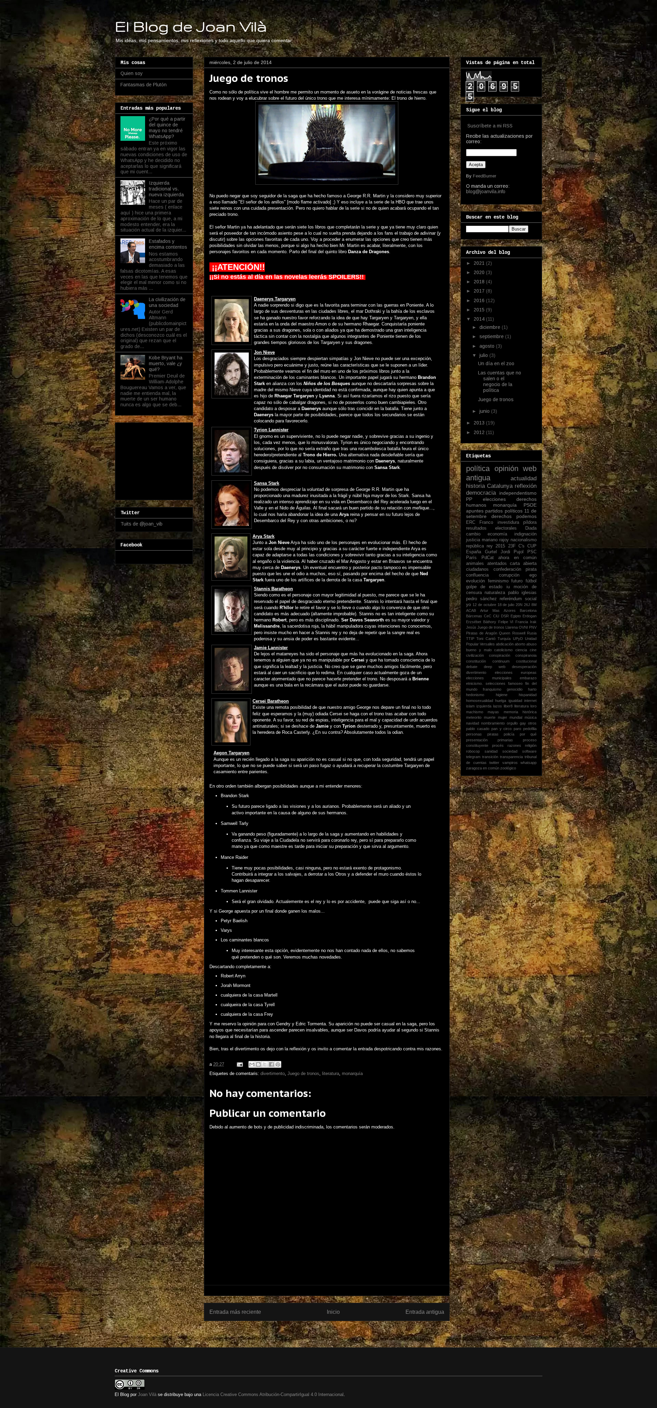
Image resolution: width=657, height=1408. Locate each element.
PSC (532, 551)
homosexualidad (479, 701)
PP (469, 499)
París (471, 557)
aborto (520, 644)
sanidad (491, 751)
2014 (480, 319)
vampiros (510, 763)
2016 (480, 300)
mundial (516, 717)
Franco (486, 522)
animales (475, 563)
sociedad (509, 751)
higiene (501, 695)
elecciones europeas (516, 672)
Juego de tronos (303, 1073)
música (531, 717)
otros (532, 723)
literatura (330, 1073)
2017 (480, 291)
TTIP (470, 639)
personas (474, 734)
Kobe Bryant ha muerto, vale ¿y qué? (165, 363)
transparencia (511, 757)
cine (533, 650)
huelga (500, 701)
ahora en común (517, 557)
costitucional (526, 661)
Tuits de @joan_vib (141, 524)
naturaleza (495, 592)
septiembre (492, 336)
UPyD (518, 639)
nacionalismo (524, 540)
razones (514, 745)
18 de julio (506, 605)
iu (508, 586)
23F (512, 546)
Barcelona (528, 610)
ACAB (471, 610)
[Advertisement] (154, 459)
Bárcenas (474, 616)
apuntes (475, 511)
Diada (531, 528)
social (531, 598)
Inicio (333, 1312)
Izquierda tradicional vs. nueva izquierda (166, 188)
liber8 (508, 706)
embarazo (528, 678)
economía (497, 534)
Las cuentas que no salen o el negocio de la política (499, 381)
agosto (487, 346)
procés (498, 745)
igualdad (515, 701)
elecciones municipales (489, 678)
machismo (474, 712)
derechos (501, 516)
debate (471, 667)
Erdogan (530, 616)
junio (485, 411)
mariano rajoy (495, 540)
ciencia (521, 650)
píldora (530, 522)
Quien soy (131, 73)
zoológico (508, 768)
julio (484, 355)
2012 (480, 432)
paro (517, 729)
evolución (475, 581)
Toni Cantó (485, 639)
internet (530, 701)
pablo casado (477, 729)
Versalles (487, 644)
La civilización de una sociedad (167, 302)
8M (534, 605)
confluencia (477, 575)
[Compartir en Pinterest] (277, 1064)
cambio (473, 534)
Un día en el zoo (496, 363)
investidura (508, 522)
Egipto (516, 616)
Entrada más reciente (235, 1312)
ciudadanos (477, 569)
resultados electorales (491, 528)
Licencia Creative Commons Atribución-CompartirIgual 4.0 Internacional (273, 1394)
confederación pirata (515, 569)
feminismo (498, 581)
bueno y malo (479, 650)
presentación (477, 740)
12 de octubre (484, 605)
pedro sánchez (481, 598)
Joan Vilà (147, 1394)
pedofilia (530, 729)
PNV (533, 627)
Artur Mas (490, 610)
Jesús (471, 627)
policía (509, 734)
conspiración (499, 655)
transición (490, 757)
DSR (505, 616)
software (529, 751)
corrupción (509, 575)
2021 (480, 263)
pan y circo (501, 729)
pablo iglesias (522, 592)
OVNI (523, 627)
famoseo (515, 683)
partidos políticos (503, 511)
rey (490, 546)
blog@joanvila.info (485, 191)
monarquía (352, 1073)
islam (470, 706)
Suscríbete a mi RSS (490, 125)
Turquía (504, 639)
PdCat (487, 557)
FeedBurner (484, 175)
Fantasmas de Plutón (143, 84)
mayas (493, 712)
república (475, 546)
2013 (480, 422)
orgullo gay (516, 723)
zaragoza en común (482, 768)
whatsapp (528, 763)
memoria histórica (520, 712)
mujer (502, 717)
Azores (510, 610)
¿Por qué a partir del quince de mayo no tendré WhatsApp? (167, 127)
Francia (521, 622)
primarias (505, 740)
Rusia (532, 633)
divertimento (272, 1073)
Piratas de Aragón (481, 633)
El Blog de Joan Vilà (191, 26)
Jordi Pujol (512, 551)
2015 (480, 309)
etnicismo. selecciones (485, 683)
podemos (526, 516)
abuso (531, 644)
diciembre (490, 327)
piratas (493, 734)
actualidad (524, 478)
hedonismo (475, 695)
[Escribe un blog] (258, 1064)
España (473, 551)
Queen (504, 633)
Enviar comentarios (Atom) (341, 1329)
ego (533, 575)
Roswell (518, 633)
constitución (476, 661)
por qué (528, 734)
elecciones (494, 499)
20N (519, 605)
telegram (473, 757)
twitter (494, 763)
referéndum (511, 598)
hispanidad (528, 695)
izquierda (483, 706)
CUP (532, 546)
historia (475, 486)
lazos (497, 706)
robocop (473, 751)
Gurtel (491, 551)
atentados (497, 563)
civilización (475, 655)
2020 (480, 272)
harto (532, 689)
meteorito (473, 717)
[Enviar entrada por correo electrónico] (239, 1064)
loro (533, 706)
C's (521, 546)
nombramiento (493, 723)
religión (531, 745)
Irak (533, 622)
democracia (481, 493)
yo (468, 604)
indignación (525, 534)
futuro (517, 581)
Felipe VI (506, 622)
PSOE (530, 505)
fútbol (531, 581)
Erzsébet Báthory (481, 622)
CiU (496, 616)
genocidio (515, 689)
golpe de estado (484, 586)
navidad (472, 723)
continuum (501, 661)
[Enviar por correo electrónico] (251, 1064)
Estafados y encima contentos (168, 244)
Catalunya (500, 486)
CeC (487, 616)
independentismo (518, 493)
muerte (489, 717)
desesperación (524, 667)
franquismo (492, 689)
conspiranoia (526, 655)
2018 (480, 281)
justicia (473, 540)
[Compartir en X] (264, 1064)
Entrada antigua (424, 1312)
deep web (494, 667)
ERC (470, 522)
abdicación (505, 644)
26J (527, 605)
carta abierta (523, 563)
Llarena (511, 627)
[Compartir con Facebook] (271, 1064)
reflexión (526, 486)
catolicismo (503, 650)
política (478, 468)
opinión (506, 468)
